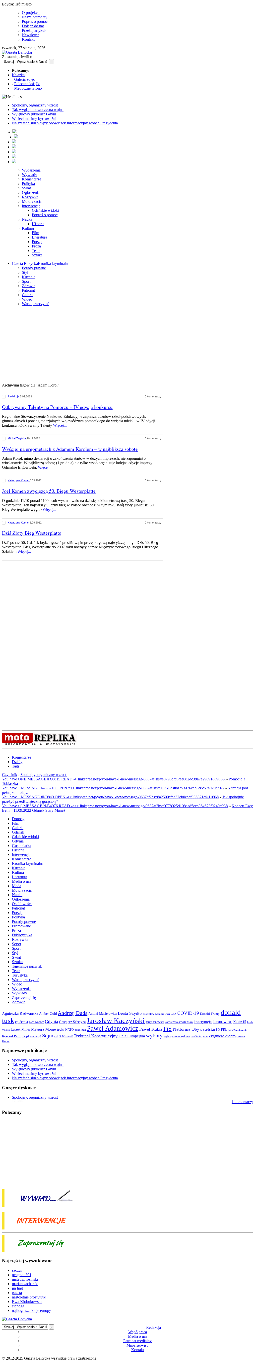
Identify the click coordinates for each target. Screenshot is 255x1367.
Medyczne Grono (28, 88)
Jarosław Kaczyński (116, 1020)
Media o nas (21, 881)
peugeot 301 (21, 1275)
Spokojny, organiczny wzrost (35, 105)
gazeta (17, 1293)
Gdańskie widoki (45, 210)
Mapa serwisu (137, 1345)
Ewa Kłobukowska (27, 1301)
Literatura (39, 237)
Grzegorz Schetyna (72, 1022)
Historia (38, 224)
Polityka (28, 183)
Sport (26, 281)
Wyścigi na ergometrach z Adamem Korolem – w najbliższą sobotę (70, 449)
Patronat (28, 290)
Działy (17, 762)
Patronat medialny (137, 1341)
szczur (17, 1270)
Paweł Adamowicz (112, 1028)
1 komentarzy (242, 1102)
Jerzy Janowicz (155, 1022)
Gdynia (18, 841)
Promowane (21, 926)
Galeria (27, 295)
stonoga (18, 1306)
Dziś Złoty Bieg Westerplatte (31, 532)
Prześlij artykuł (33, 30)
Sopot (16, 944)
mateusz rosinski (25, 1279)
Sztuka (37, 255)
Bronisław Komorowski (156, 1013)
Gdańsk (18, 832)
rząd (25, 1036)
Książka (18, 75)
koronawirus (222, 1021)
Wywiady (29, 175)
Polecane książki (27, 84)
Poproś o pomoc (35, 21)
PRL (224, 1029)
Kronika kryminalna (53, 263)
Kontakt (28, 39)
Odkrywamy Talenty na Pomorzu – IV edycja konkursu (57, 407)
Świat (26, 188)
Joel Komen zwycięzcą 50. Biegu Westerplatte (49, 491)
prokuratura (237, 1029)
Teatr (36, 250)
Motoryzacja (32, 201)
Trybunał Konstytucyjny (96, 1035)
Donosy (18, 819)
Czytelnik (9, 774)
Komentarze (31, 179)
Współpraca (137, 1332)
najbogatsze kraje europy (31, 1310)
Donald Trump (210, 1014)
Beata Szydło (130, 1013)
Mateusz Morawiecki (47, 1029)
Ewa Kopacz (36, 1022)
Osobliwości (22, 904)
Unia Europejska (132, 1036)
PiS (167, 1028)
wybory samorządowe (177, 1036)
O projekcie (31, 12)
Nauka (27, 219)
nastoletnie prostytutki (29, 1297)
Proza (36, 246)
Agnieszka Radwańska (20, 1013)
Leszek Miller (20, 1029)
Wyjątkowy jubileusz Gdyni (34, 114)
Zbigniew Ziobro (222, 1036)
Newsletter (30, 35)
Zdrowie (28, 286)
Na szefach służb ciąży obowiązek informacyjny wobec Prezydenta (65, 123)
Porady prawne (34, 268)
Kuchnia (28, 277)
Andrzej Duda (72, 1013)
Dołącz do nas (33, 26)
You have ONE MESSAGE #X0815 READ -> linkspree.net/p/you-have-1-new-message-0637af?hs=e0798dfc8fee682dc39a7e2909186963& (113, 779)
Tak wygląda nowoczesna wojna (38, 109)
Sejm (47, 1036)
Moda (16, 886)
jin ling (17, 1288)
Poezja (37, 242)
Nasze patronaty (34, 17)
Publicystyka (22, 935)
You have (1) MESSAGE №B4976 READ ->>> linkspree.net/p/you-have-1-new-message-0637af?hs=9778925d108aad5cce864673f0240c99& (115, 806)
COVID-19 (188, 1013)
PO (218, 1029)
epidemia (21, 1022)
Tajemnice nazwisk (27, 966)
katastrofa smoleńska (179, 1022)
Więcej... (60, 425)
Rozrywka (30, 197)
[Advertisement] (127, 345)
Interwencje (31, 206)
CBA (173, 1014)
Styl (25, 272)
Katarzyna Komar (19, 480)
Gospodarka (21, 845)
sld (56, 1036)
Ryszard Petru (11, 1036)
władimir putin (199, 1036)
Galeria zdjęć (24, 79)
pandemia (80, 1029)
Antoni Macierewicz (102, 1014)
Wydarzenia (31, 170)
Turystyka (20, 975)
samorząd (35, 1036)
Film (35, 233)
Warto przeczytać (35, 304)
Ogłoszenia (31, 192)
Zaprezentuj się (24, 997)
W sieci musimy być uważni (34, 118)
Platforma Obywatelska (194, 1029)
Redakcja (14, 396)
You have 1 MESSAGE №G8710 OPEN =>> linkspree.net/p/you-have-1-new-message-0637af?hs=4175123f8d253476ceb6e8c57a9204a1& (113, 788)
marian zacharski (25, 1284)
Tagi (15, 766)
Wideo (27, 299)
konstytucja (203, 1022)
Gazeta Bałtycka (25, 263)
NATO (69, 1029)
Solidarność (66, 1036)
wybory (154, 1035)
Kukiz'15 (239, 1022)
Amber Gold (48, 1014)
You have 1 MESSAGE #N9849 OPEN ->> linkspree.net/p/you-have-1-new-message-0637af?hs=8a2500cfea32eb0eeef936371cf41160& (110, 797)
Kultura (28, 228)
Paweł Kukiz (150, 1029)
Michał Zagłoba (17, 438)
